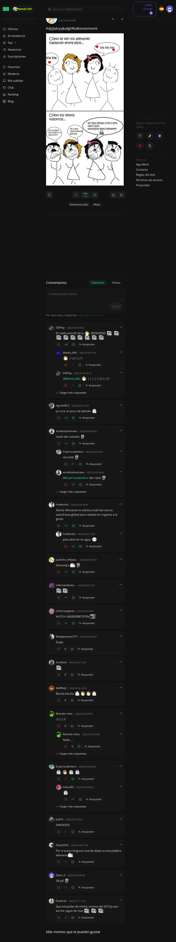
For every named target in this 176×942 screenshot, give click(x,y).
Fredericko (62, 504)
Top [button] (10, 43)
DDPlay (60, 327)
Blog (11, 101)
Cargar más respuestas (72, 392)
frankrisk (61, 901)
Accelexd (61, 662)
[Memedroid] (6, 9)
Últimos (13, 29)
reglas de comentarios (90, 315)
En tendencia (16, 36)
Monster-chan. (64, 713)
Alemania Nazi (79, 204)
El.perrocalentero (73, 451)
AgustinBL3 (62, 405)
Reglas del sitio (145, 175)
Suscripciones (17, 56)
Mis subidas (15, 81)
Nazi (97, 204)
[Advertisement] (152, 64)
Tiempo (116, 282)
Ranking (13, 94)
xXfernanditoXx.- (65, 585)
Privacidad (143, 185)
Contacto (142, 169)
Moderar (13, 74)
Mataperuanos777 (66, 636)
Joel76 (59, 819)
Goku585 (68, 787)
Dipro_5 (60, 875)
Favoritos (14, 67)
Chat (11, 87)
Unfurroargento (65, 611)
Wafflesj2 (61, 688)
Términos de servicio (149, 180)
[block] (121, 194)
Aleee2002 (62, 845)
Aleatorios (14, 49)
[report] (113, 194)
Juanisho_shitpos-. (66, 559)
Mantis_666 (70, 352)
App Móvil (142, 164)
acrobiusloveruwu (66, 431)
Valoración (97, 282)
